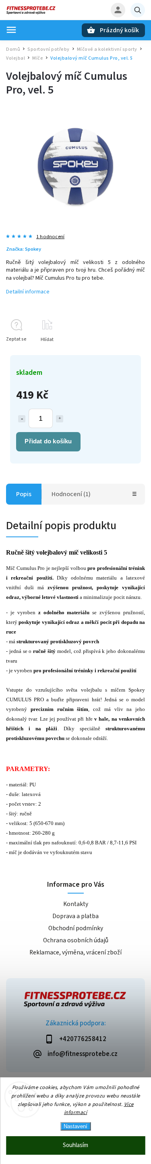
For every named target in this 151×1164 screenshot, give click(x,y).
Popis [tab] (23, 494)
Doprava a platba (75, 916)
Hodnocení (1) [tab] (71, 494)
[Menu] (11, 30)
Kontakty (75, 904)
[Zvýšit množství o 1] (59, 418)
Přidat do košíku (48, 441)
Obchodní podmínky (75, 928)
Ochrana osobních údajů (75, 940)
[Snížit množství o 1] (21, 418)
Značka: (23, 249)
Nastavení (75, 1126)
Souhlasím (75, 1145)
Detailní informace (28, 292)
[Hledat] (137, 10)
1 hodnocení (50, 236)
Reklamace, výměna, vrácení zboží (75, 952)
